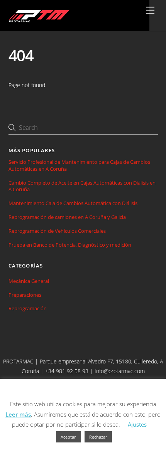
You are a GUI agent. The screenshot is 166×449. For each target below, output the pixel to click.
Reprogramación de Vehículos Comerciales (57, 231)
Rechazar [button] (98, 437)
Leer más (18, 414)
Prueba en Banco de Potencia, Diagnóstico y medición (69, 245)
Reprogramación (27, 308)
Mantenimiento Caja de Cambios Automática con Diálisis (72, 203)
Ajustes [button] (137, 424)
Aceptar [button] (68, 437)
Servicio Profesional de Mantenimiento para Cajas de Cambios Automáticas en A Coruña (79, 165)
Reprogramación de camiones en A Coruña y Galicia (67, 217)
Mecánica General (28, 280)
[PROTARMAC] (38, 21)
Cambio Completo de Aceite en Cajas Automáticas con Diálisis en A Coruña (82, 186)
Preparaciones (24, 294)
